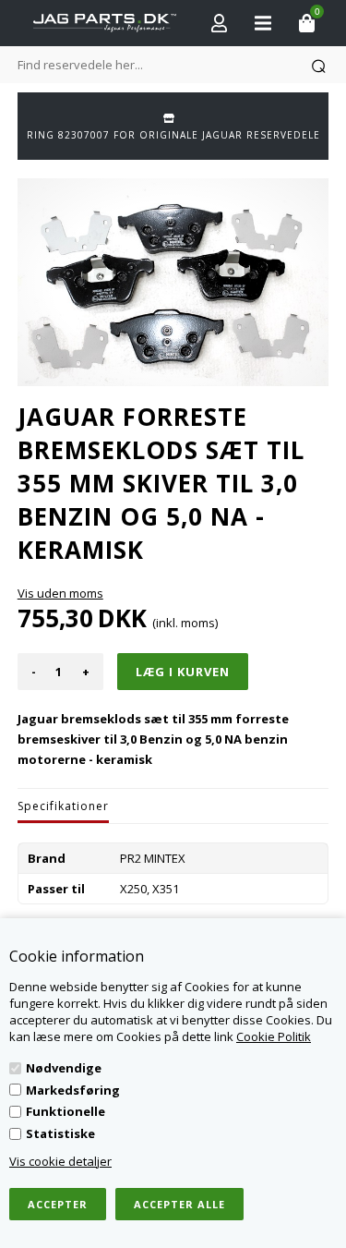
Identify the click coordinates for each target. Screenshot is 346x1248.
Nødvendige (63, 1068)
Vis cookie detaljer (60, 1161)
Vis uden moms (60, 593)
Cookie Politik (273, 1036)
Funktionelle (65, 1111)
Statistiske (60, 1133)
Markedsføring (73, 1090)
